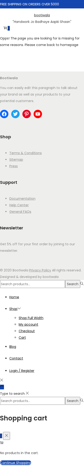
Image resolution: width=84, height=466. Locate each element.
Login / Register (21, 370)
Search (72, 284)
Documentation (22, 198)
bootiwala (42, 15)
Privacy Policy (40, 270)
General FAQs (20, 211)
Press (13, 166)
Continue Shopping (15, 462)
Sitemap (16, 159)
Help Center (19, 205)
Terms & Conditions (25, 153)
